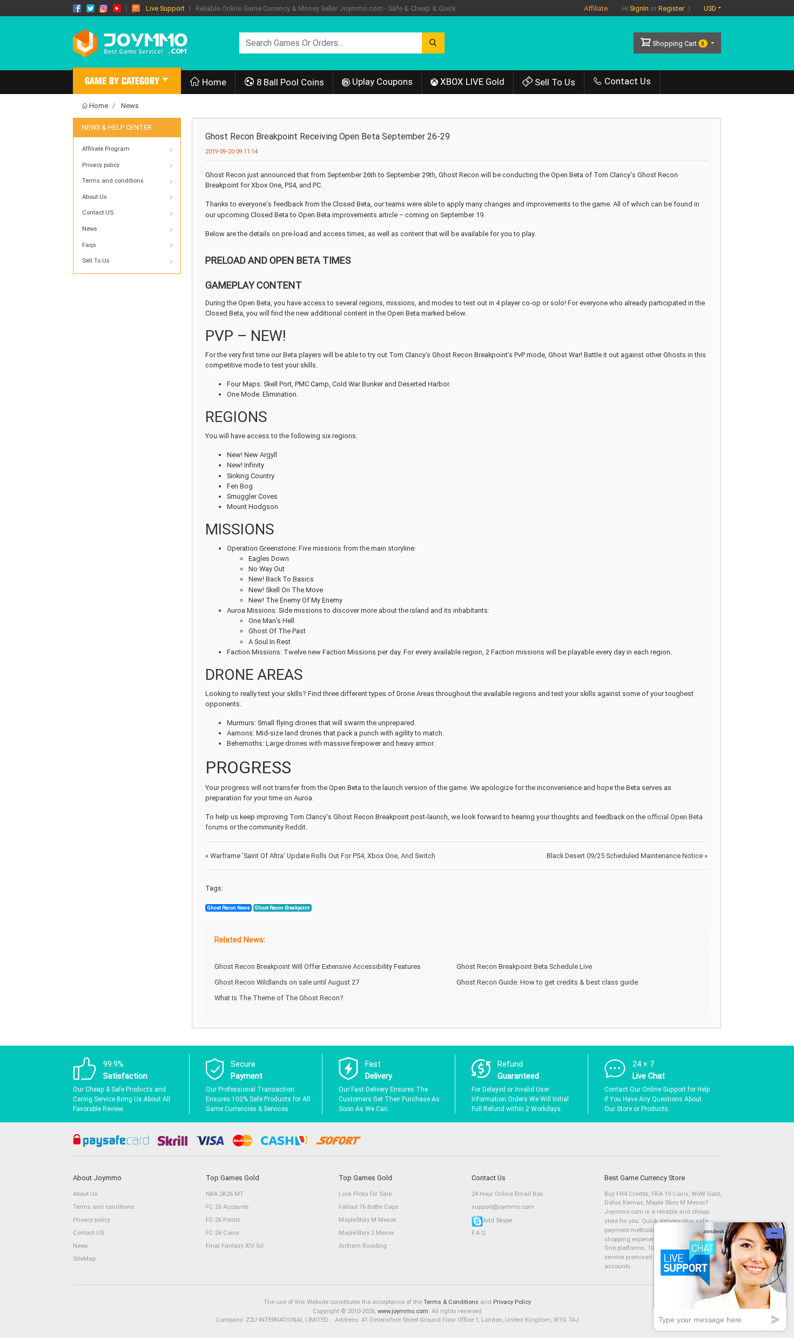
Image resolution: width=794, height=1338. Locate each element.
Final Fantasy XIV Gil (235, 1245)
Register (671, 8)
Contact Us (626, 81)
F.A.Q (479, 1232)
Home (213, 82)
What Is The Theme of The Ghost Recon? (279, 998)
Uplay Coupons (381, 81)
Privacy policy (91, 1219)
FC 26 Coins (222, 1232)
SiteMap (84, 1258)
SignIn (639, 8)
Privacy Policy (512, 1302)
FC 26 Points (223, 1219)
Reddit (295, 827)
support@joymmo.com (503, 1206)
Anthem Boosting (363, 1245)
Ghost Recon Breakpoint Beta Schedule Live (524, 966)
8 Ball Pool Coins (289, 82)
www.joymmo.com (403, 1311)
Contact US (88, 1232)
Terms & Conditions (451, 1302)
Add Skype (497, 1220)
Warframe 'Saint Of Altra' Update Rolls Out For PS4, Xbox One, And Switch (320, 856)
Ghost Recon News (228, 908)
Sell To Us (554, 82)
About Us (85, 1193)
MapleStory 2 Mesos (366, 1232)
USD (710, 8)
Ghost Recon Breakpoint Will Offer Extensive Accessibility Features (317, 966)
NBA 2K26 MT (225, 1193)
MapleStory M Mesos (367, 1219)
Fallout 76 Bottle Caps (369, 1206)
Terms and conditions (103, 1206)
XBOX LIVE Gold (471, 81)
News (130, 106)
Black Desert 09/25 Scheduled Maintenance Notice (627, 856)
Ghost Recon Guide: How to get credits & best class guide (547, 982)
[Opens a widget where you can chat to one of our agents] (720, 1276)
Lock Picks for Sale (365, 1193)
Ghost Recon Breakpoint (282, 908)
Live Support (165, 8)
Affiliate (596, 8)
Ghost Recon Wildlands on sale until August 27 (286, 982)
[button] (127, 82)
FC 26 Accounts (227, 1206)
